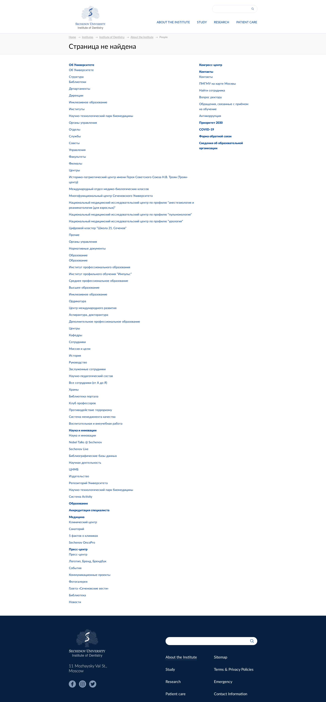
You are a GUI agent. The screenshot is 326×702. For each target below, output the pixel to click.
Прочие (74, 235)
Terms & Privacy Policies (233, 669)
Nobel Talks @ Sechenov (85, 442)
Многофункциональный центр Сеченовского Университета (111, 196)
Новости (75, 602)
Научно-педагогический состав (91, 376)
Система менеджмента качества (92, 416)
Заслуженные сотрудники (87, 369)
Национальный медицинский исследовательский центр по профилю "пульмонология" (130, 214)
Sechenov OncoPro (82, 542)
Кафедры (75, 335)
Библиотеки (77, 82)
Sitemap (220, 657)
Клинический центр (83, 522)
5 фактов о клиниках (83, 535)
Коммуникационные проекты (89, 575)
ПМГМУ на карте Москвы (217, 83)
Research (221, 22)
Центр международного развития (92, 308)
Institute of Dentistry (90, 27)
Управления (77, 150)
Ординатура (77, 301)
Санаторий (76, 529)
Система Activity (80, 496)
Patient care (246, 22)
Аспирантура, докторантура (88, 314)
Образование (78, 255)
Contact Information (230, 694)
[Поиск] (252, 9)
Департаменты (79, 88)
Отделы (74, 129)
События (75, 568)
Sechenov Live (78, 449)
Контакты (206, 71)
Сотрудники (77, 342)
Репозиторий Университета (88, 483)
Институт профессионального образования (99, 267)
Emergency (223, 682)
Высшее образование (84, 287)
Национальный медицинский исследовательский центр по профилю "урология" (126, 221)
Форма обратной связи (215, 136)
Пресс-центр (78, 549)
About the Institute (173, 22)
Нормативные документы (87, 248)
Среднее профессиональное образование (98, 280)
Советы (74, 143)
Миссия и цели (79, 348)
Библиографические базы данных (93, 456)
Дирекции (76, 95)
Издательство (79, 476)
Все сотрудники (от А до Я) (88, 382)
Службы (75, 136)
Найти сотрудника (212, 90)
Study (202, 22)
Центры (74, 170)
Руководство (78, 362)
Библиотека (77, 595)
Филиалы (75, 163)
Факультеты (77, 156)
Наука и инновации (83, 430)
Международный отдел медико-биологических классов (109, 189)
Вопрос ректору (210, 97)
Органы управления (83, 122)
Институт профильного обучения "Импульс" (100, 274)
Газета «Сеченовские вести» (88, 588)
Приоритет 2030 (211, 122)
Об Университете (81, 65)
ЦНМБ (73, 469)
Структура (76, 77)
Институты (77, 109)
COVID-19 (206, 129)
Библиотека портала (83, 396)
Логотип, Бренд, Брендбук (87, 561)
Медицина (76, 517)
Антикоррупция (210, 116)
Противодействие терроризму (90, 410)
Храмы (74, 389)
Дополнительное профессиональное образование (104, 321)
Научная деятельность (85, 462)
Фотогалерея (78, 581)
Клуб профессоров (82, 403)
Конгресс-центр (210, 65)
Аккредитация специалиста (89, 510)
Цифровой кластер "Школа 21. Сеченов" (97, 228)
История (75, 355)
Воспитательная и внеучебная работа (95, 423)
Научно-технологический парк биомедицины (101, 116)
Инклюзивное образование (88, 102)
